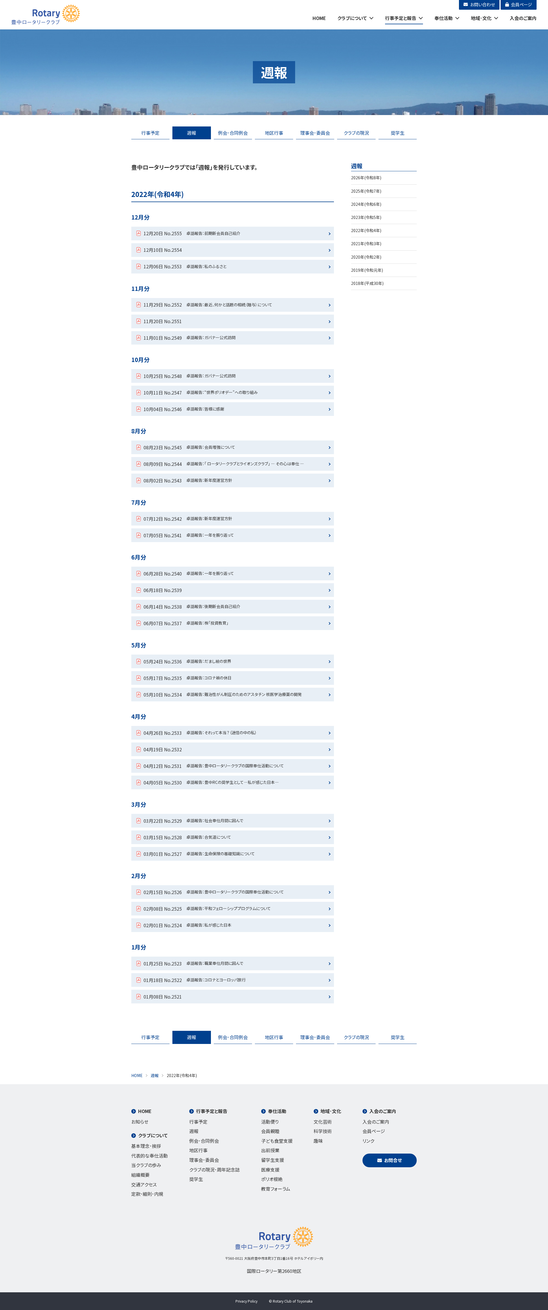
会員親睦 (270, 1131)
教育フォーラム (275, 1188)
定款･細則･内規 (147, 1193)
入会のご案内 (523, 18)
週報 (191, 132)
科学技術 (323, 1131)
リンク (368, 1140)
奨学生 (397, 132)
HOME (319, 18)
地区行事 (274, 132)
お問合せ (393, 1160)
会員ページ (373, 1131)
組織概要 (140, 1174)
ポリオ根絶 (272, 1179)
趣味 (318, 1140)
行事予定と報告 (400, 18)
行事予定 (150, 132)
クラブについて (352, 18)
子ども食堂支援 (277, 1140)
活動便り (270, 1121)
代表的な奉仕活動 (149, 1155)
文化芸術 (323, 1121)
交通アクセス (144, 1184)
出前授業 (270, 1150)
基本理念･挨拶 (146, 1145)
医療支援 (270, 1169)
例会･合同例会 (233, 132)
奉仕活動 (443, 18)
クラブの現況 (356, 132)
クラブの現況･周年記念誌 (214, 1169)
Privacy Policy (246, 1301)
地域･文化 (481, 18)
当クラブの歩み (146, 1165)
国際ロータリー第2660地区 (274, 1270)
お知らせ (139, 1121)
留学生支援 (272, 1159)
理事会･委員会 (315, 132)
